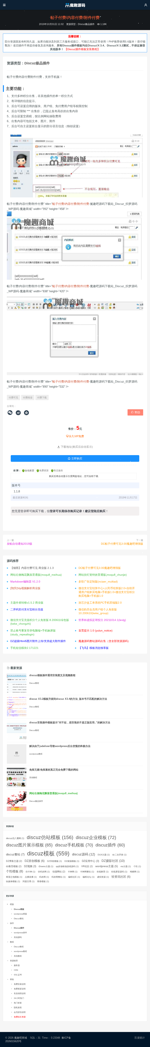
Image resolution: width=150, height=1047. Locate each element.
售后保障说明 (20, 993)
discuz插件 (110, 845)
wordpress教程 (35, 754)
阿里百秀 (29, 881)
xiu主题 (126, 866)
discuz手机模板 (74, 845)
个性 (137, 866)
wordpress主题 (106, 866)
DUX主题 (104, 854)
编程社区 (74, 877)
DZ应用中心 (90, 861)
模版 (12, 904)
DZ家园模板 (71, 861)
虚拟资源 (103, 877)
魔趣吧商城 (20, 1037)
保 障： (17, 470)
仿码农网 (44, 871)
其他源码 (18, 937)
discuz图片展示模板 (29, 845)
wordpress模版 (20, 914)
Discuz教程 (34, 683)
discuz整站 (15, 854)
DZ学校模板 (54, 861)
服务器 (17, 965)
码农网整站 (59, 877)
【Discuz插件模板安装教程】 (82, 49)
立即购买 (75, 458)
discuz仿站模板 (50, 837)
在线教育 (103, 871)
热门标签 (18, 1003)
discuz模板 (48, 853)
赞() (135, 412)
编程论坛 (89, 877)
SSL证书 (18, 975)
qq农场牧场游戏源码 (67, 866)
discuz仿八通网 (15, 838)
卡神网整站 (87, 871)
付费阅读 (27, 397)
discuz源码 (83, 854)
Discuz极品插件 (86, 24)
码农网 (44, 877)
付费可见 (13, 397)
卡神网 (73, 871)
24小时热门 (19, 998)
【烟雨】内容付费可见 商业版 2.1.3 (32, 567)
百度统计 (139, 1037)
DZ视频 (30, 866)
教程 (12, 942)
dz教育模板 (13, 866)
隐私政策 (18, 1007)
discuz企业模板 (96, 837)
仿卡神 (30, 871)
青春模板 (43, 881)
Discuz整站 (19, 918)
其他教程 (33, 777)
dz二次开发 (119, 854)
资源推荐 (14, 961)
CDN (16, 970)
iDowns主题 (46, 866)
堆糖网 (135, 871)
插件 (12, 923)
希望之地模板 (14, 877)
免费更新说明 (20, 989)
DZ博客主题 (14, 861)
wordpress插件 (20, 933)
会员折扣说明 (20, 1012)
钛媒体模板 (13, 881)
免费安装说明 (20, 984)
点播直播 (31, 877)
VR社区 (87, 866)
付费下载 (42, 397)
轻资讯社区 (121, 876)
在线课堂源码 (119, 871)
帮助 (12, 979)
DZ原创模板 (35, 860)
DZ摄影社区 (113, 860)
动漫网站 (58, 871)
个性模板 (14, 871)
